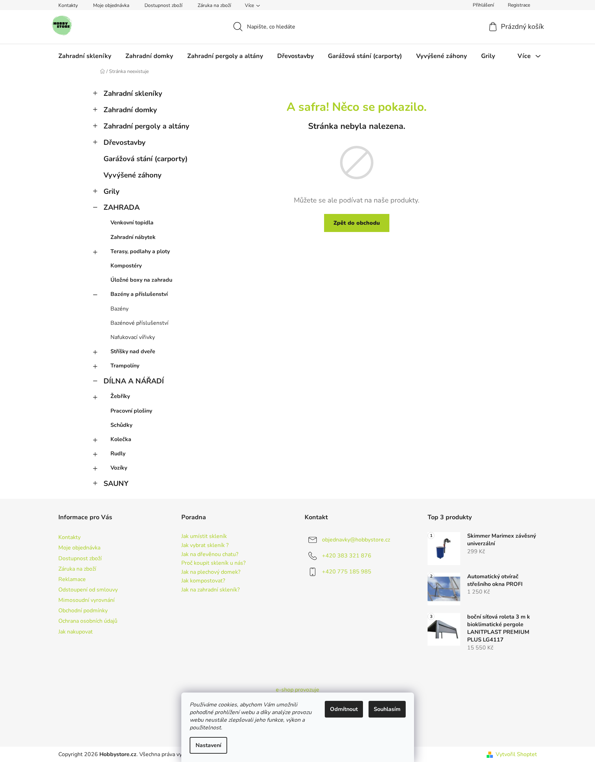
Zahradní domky (130, 110)
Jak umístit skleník (204, 536)
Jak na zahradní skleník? (210, 590)
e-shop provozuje (297, 690)
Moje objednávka (111, 5)
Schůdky (121, 425)
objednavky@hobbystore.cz (356, 540)
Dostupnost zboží (163, 5)
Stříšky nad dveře (132, 351)
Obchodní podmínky (83, 610)
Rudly (117, 453)
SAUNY (116, 483)
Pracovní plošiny (131, 411)
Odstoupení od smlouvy (88, 590)
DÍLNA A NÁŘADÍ (134, 381)
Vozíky (118, 468)
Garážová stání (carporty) (146, 159)
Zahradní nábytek (133, 237)
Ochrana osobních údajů (87, 621)
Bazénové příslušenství (139, 323)
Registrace (519, 5)
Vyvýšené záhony (133, 175)
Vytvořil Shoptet (516, 754)
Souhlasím (387, 709)
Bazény (119, 309)
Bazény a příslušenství (139, 294)
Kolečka (120, 439)
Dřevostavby (125, 142)
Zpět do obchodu (356, 223)
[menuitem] (84, 56)
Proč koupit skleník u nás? (213, 563)
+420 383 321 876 (346, 556)
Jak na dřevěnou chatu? (209, 555)
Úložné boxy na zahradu (141, 280)
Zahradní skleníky (133, 93)
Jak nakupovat (75, 632)
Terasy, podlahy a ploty (140, 251)
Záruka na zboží (214, 5)
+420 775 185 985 (346, 571)
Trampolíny (124, 366)
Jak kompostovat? (203, 581)
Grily (111, 191)
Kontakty (68, 5)
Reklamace (72, 579)
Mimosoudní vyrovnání (86, 600)
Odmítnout (344, 709)
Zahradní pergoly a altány (146, 126)
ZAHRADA (122, 207)
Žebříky (120, 396)
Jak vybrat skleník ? (205, 545)
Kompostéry (126, 266)
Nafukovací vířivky (132, 337)
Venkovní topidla (132, 222)
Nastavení (208, 745)
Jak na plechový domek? (210, 572)
